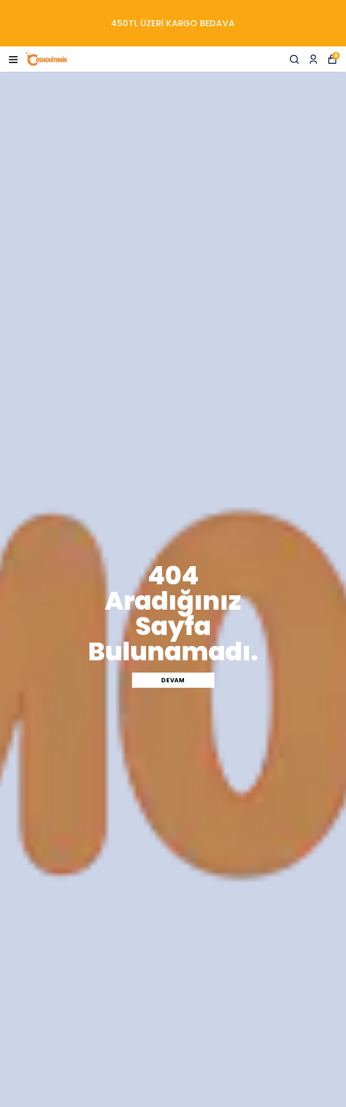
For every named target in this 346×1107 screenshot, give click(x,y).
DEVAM (173, 680)
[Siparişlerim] (313, 59)
